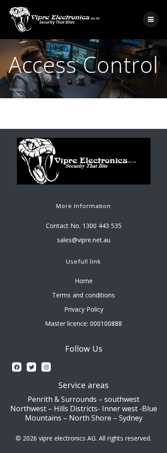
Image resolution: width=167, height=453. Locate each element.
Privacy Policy (83, 309)
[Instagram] (46, 367)
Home (84, 281)
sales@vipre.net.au (83, 240)
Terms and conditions (83, 295)
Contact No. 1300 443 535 (84, 225)
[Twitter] (31, 367)
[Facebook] (16, 367)
